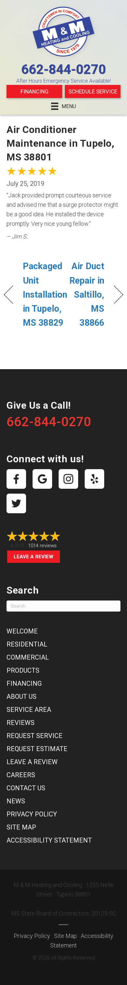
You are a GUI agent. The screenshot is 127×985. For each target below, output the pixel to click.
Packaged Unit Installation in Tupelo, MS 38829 (45, 294)
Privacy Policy (32, 814)
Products (23, 670)
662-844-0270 (63, 69)
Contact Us (26, 788)
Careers (21, 775)
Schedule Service (92, 91)
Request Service (35, 736)
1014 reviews (42, 546)
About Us (21, 696)
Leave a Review (33, 557)
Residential (27, 644)
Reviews (21, 723)
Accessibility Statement (49, 840)
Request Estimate (37, 749)
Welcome (22, 631)
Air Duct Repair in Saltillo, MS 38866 (86, 294)
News (16, 801)
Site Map (21, 827)
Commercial (28, 657)
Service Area (29, 710)
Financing (35, 91)
